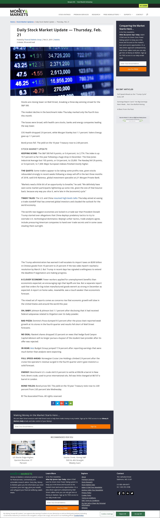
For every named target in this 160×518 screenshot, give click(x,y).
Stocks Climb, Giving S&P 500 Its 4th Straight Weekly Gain (75, 460)
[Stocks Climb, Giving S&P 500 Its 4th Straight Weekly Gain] (75, 448)
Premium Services (81, 14)
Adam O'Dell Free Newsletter (92, 487)
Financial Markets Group (32, 40)
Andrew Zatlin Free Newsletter (92, 490)
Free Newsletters (111, 14)
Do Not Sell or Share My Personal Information (93, 504)
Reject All (122, 514)
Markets (57, 40)
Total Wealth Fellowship (84, 2)
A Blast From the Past (125, 109)
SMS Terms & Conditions (90, 500)
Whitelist (85, 508)
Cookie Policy (86, 495)
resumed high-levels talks (66, 198)
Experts (127, 14)
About (84, 477)
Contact (139, 14)
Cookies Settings (107, 514)
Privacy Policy (86, 493)
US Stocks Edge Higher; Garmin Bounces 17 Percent (23, 460)
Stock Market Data (88, 485)
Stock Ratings (65, 14)
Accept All (138, 514)
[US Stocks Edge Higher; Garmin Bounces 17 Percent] (23, 448)
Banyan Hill (71, 2)
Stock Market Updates (25, 22)
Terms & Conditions (89, 498)
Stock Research (87, 482)
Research (96, 14)
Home (12, 22)
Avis (32, 348)
